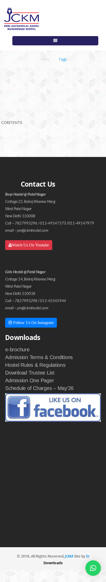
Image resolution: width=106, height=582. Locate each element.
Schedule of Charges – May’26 (39, 388)
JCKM (69, 556)
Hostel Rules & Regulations (35, 365)
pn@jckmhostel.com (32, 230)
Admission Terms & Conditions (39, 357)
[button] (93, 568)
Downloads (53, 562)
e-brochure (17, 349)
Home (44, 59)
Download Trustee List (30, 373)
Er (88, 556)
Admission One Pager (29, 380)
